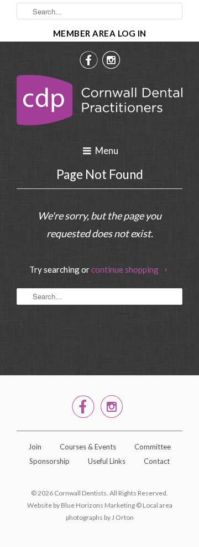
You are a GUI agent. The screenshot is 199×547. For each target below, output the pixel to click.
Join (34, 446)
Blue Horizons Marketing (98, 505)
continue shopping (125, 269)
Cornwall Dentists (80, 493)
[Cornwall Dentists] (99, 103)
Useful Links (106, 461)
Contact (157, 461)
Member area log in (99, 33)
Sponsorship (49, 461)
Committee (152, 446)
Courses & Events (88, 446)
